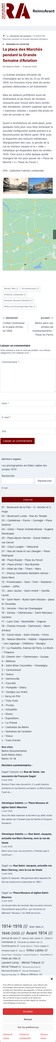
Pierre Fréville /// (10, 975)
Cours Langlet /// (41, 946)
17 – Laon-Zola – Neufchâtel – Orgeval (24, 621)
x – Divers (7, 713)
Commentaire (10, 362)
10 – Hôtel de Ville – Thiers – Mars (21, 568)
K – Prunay (8, 705)
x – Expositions (10, 718)
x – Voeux (7, 735)
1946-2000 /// (13, 933)
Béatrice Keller (13, 66)
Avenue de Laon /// (11, 938)
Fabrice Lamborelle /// (15, 294)
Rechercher (8, 475)
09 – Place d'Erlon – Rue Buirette (20, 564)
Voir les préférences (28, 1027)
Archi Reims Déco (12, 754)
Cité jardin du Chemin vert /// (30, 942)
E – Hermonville (10, 678)
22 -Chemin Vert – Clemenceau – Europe (25, 656)
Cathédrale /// (9, 942)
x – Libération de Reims (15, 727)
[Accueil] (4, 36)
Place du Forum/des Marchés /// (19, 306)
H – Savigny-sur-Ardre (14, 691)
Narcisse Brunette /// (11, 971)
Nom (5, 403)
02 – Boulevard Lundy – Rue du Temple (24, 516)
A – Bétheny (9, 661)
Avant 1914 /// (11, 288)
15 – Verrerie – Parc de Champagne (22, 608)
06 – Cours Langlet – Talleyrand (20, 546)
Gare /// (22, 951)
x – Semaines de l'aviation (17, 731)
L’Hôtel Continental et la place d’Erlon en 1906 (14, 324)
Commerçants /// (30, 288)
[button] (51, 978)
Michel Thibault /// (11, 966)
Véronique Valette (12, 802)
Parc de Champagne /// (31, 971)
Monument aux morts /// (31, 967)
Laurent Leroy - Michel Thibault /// (23, 962)
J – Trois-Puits (10, 700)
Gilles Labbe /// (37, 950)
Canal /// (49, 938)
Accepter (28, 1011)
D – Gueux (7, 674)
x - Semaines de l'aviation (16, 44)
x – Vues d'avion (11, 740)
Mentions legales (11, 459)
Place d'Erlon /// (31, 974)
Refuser (28, 1019)
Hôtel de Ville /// (11, 958)
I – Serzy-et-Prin (11, 696)
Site (4, 431)
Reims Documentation (14, 750)
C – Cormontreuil (11, 670)
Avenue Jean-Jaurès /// (32, 938)
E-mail (6, 417)
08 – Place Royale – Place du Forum (22, 560)
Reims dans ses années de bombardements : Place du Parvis (43, 326)
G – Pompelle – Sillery (14, 687)
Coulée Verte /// (26, 946)
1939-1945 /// (36, 927)
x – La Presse (9, 722)
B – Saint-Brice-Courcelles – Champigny (25, 665)
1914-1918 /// (15, 926)
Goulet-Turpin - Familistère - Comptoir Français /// (20, 955)
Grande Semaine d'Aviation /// (18, 300)
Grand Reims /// (46, 955)
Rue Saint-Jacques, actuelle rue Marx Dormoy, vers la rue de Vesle (27, 838)
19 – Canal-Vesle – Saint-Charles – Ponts (25, 634)
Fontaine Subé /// (10, 950)
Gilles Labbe (34, 465)
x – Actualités (9, 709)
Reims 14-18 (9, 758)
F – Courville (9, 683)
